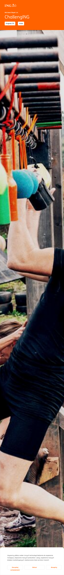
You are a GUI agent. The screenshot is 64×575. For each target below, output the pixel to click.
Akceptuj (54, 567)
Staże (21, 23)
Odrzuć (34, 567)
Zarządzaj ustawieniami (15, 567)
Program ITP (10, 23)
